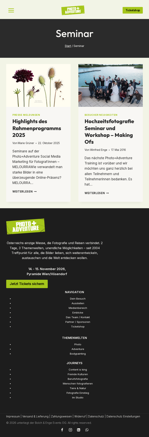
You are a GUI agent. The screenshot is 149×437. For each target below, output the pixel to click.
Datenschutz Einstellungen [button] (123, 416)
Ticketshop (78, 326)
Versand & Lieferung (35, 416)
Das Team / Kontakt (78, 317)
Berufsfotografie (78, 378)
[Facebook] (62, 429)
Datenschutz (96, 416)
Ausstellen (78, 303)
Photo (77, 344)
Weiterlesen (24, 191)
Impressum (13, 416)
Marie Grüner (26, 143)
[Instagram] (70, 429)
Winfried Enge (98, 149)
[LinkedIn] (78, 429)
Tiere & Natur (78, 388)
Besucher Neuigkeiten (101, 114)
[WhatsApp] (86, 429)
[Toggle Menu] (11, 10)
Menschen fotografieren (78, 383)
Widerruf (80, 416)
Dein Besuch (78, 298)
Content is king (78, 369)
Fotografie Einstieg (78, 392)
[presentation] (38, 85)
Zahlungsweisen (61, 416)
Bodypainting (78, 353)
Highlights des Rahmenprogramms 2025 (36, 128)
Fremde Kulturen (78, 374)
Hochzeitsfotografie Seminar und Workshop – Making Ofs (109, 131)
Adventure (78, 349)
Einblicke (77, 312)
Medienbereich (78, 307)
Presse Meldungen (26, 114)
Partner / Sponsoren (77, 321)
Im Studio (77, 397)
